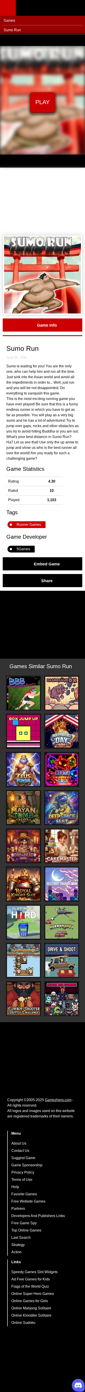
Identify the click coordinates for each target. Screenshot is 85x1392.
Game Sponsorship (26, 1165)
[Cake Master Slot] (61, 846)
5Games (23, 549)
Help (15, 1187)
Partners (18, 1208)
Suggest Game (23, 1158)
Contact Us (20, 1151)
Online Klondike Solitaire (31, 1315)
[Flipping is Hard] (23, 922)
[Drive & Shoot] (61, 960)
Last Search (21, 1237)
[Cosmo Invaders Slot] (61, 769)
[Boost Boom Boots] (23, 693)
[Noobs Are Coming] (61, 998)
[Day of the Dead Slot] (23, 846)
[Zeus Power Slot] (23, 769)
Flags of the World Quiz (30, 1286)
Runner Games (29, 524)
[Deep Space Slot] (61, 807)
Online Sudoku (23, 1323)
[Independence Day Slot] (61, 731)
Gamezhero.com (58, 1100)
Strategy (18, 1245)
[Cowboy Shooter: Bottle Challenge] (23, 998)
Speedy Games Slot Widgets (34, 1272)
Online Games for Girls (29, 1301)
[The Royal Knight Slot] (23, 884)
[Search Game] (77, 9)
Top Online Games (26, 1230)
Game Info (47, 325)
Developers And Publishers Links (38, 1216)
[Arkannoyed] (61, 922)
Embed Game (47, 564)
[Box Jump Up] (23, 731)
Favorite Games (24, 1194)
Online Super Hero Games (32, 1294)
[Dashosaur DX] (61, 693)
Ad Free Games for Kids (30, 1279)
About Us (18, 1143)
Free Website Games (28, 1201)
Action (16, 1252)
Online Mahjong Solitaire (31, 1308)
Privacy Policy (22, 1172)
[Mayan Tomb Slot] (23, 807)
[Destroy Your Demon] (61, 884)
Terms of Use (21, 1180)
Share (47, 580)
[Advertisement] (42, 201)
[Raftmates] (23, 960)
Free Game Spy (24, 1223)
